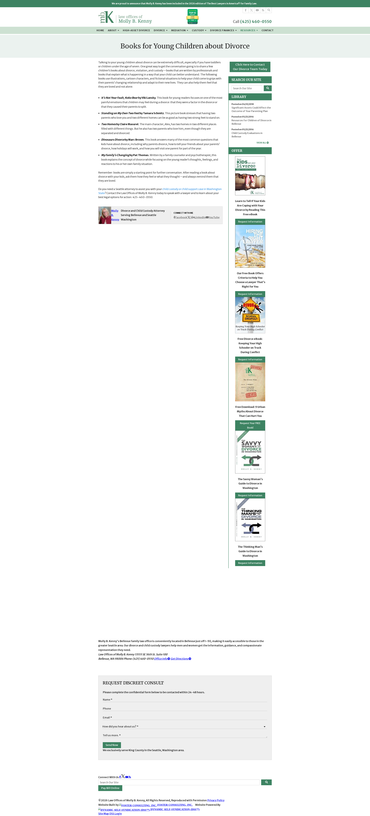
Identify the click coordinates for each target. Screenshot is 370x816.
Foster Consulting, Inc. (175, 804)
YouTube (214, 217)
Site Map (103, 813)
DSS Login (115, 813)
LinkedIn (200, 217)
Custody (198, 30)
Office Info (161, 658)
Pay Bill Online (110, 788)
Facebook (181, 217)
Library (239, 97)
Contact (268, 30)
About (112, 30)
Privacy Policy (215, 800)
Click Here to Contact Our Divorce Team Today (250, 67)
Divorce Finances (222, 30)
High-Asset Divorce (136, 30)
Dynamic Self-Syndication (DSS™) (175, 809)
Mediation (178, 30)
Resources (248, 30)
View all (261, 142)
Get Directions (180, 658)
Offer (237, 151)
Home (100, 30)
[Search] (269, 10)
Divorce (159, 30)
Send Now (112, 745)
